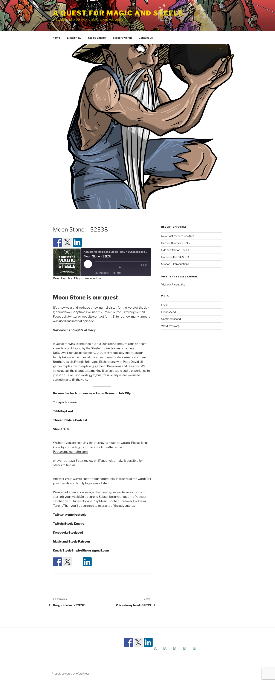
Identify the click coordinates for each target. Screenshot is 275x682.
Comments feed (171, 318)
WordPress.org (170, 325)
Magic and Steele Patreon (71, 550)
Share (117, 281)
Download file (62, 287)
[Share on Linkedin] (87, 570)
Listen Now (74, 37)
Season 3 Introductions (175, 263)
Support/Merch (122, 37)
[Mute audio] (101, 276)
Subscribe (102, 281)
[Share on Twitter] (67, 570)
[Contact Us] (126, 251)
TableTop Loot (63, 420)
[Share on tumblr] (97, 579)
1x (120, 275)
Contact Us (146, 37)
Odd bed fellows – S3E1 (175, 249)
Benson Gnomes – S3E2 (175, 243)
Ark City (125, 402)
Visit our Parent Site (173, 284)
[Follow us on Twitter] (67, 242)
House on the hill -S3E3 (175, 257)
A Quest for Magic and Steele (118, 13)
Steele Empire (97, 37)
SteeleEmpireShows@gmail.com (85, 559)
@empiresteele (75, 523)
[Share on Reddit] (77, 579)
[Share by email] (107, 579)
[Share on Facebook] (57, 570)
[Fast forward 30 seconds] (131, 276)
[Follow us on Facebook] (57, 242)
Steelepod (75, 541)
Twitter (109, 456)
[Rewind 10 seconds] (112, 276)
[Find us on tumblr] (107, 251)
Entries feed (168, 311)
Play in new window (87, 287)
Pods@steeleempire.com (70, 460)
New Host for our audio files (177, 235)
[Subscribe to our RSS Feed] (87, 251)
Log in (164, 305)
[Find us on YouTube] (97, 251)
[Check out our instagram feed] (116, 251)
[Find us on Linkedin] (77, 242)
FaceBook (96, 456)
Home (56, 37)
